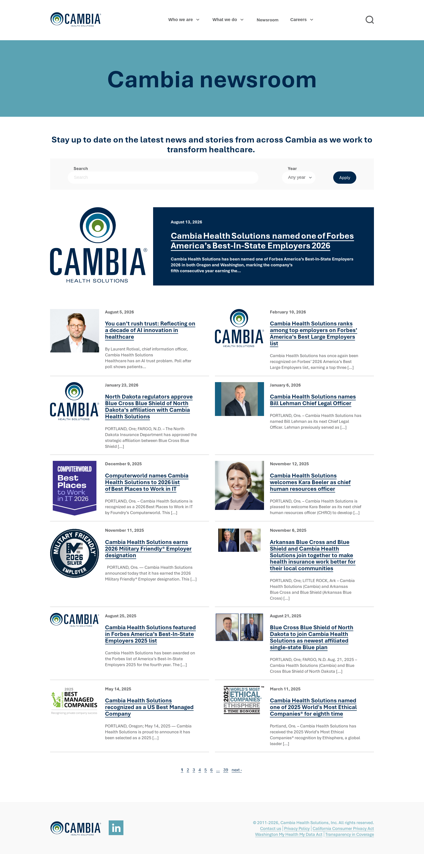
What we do (224, 19)
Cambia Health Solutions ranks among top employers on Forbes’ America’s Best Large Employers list (313, 333)
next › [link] (237, 770)
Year (292, 168)
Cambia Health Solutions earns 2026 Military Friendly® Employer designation (148, 548)
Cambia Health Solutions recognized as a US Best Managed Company (149, 707)
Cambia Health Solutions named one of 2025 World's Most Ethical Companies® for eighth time (313, 707)
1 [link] (182, 770)
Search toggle (370, 20)
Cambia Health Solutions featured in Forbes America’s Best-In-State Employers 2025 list (150, 633)
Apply (344, 177)
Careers (298, 19)
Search (81, 168)
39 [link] (225, 770)
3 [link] (194, 770)
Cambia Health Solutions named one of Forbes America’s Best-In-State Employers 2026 (262, 240)
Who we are (180, 19)
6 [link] (211, 770)
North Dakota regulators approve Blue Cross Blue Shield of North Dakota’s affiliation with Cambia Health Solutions (149, 406)
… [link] (218, 770)
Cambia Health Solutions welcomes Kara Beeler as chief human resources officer (310, 482)
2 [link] (188, 770)
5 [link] (205, 770)
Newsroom (267, 20)
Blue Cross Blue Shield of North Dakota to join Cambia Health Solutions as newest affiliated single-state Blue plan (311, 637)
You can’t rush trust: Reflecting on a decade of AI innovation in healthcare (150, 330)
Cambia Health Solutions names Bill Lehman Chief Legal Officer (313, 400)
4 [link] (200, 770)
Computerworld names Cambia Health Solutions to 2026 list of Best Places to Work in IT (146, 482)
